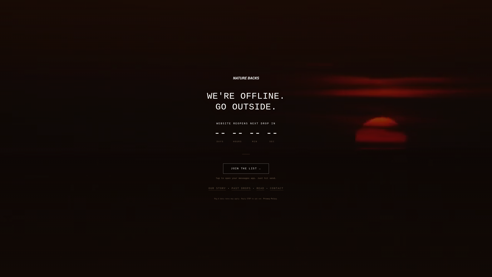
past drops (241, 188)
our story (217, 188)
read (260, 188)
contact (276, 188)
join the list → (246, 168)
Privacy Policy (270, 199)
